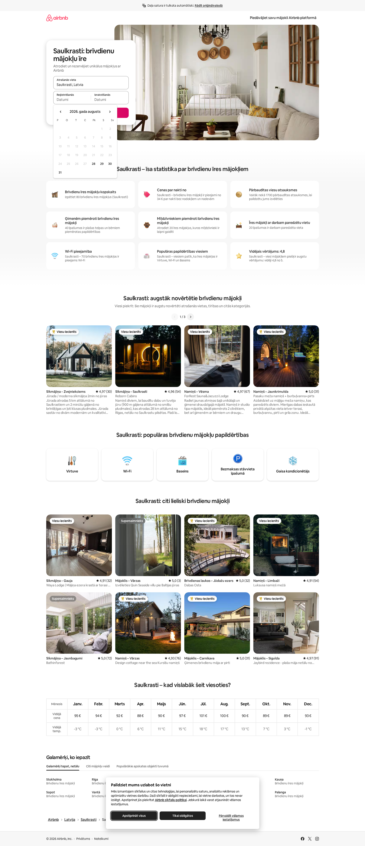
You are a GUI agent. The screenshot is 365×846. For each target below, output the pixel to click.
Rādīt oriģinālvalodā (209, 5)
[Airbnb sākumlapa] (57, 18)
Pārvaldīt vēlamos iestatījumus (231, 817)
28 (93, 164)
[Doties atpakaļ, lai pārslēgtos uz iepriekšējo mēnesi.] (60, 111)
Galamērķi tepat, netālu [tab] (62, 766)
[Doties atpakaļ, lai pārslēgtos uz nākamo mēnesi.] (109, 111)
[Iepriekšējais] (174, 316)
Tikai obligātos (182, 816)
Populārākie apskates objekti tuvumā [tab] (143, 766)
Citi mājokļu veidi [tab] (98, 766)
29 (102, 164)
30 (110, 164)
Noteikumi (101, 839)
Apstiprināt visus (134, 816)
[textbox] (72, 99)
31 (60, 172)
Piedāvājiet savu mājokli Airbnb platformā (283, 18)
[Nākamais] (190, 316)
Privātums (83, 839)
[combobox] (91, 84)
